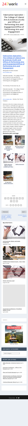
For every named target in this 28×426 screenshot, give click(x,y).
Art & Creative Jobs (14, 34)
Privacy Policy (12, 397)
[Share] (5, 198)
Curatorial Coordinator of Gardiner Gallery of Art (12, 309)
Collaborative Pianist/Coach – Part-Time (14, 261)
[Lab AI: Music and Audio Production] (14, 232)
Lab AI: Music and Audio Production (11, 242)
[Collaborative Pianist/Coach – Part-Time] (14, 253)
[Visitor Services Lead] (14, 272)
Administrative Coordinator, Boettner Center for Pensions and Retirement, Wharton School (12, 377)
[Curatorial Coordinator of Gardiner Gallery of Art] (14, 296)
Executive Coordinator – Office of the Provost (12, 368)
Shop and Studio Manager (9, 372)
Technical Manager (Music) (9, 382)
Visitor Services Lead (8, 280)
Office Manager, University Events (11, 363)
